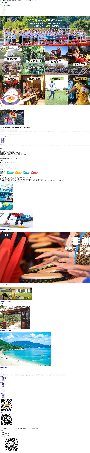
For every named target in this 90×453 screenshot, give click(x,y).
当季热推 (8, 109)
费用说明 (3, 140)
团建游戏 (1, 382)
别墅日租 (3, 380)
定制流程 (3, 141)
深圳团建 (1, 376)
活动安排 (3, 139)
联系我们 (3, 14)
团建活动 (3, 385)
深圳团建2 (4, 377)
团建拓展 (3, 395)
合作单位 (1, 393)
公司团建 (3, 396)
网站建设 (33, 428)
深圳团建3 (4, 378)
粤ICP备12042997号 (28, 428)
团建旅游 (3, 397)
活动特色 (3, 138)
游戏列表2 (4, 384)
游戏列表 (3, 383)
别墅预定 (3, 379)
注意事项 (3, 142)
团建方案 (3, 394)
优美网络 (37, 428)
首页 (5, 109)
